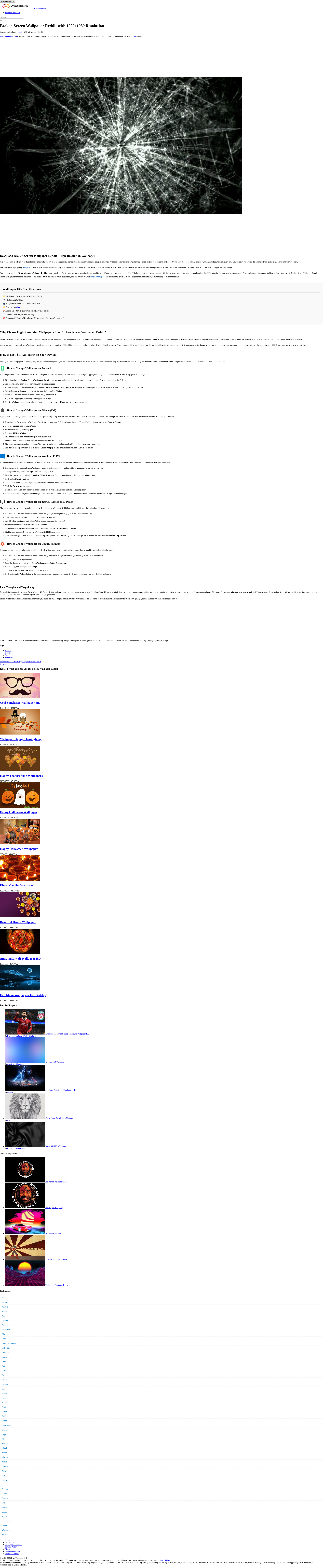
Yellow (5, 1535)
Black (4, 1334)
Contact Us (9, 1542)
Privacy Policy (11, 1547)
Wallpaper (9, 657)
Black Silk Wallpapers (16, 1148)
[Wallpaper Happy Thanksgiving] (20, 734)
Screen (7, 655)
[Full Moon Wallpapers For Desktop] (20, 990)
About (7, 1540)
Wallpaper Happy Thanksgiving (21, 739)
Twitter (3, 662)
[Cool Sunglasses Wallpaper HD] (20, 697)
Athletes (5, 1320)
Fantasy (5, 1384)
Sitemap (8, 1549)
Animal (5, 1307)
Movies (5, 1457)
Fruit (4, 1407)
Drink (4, 1380)
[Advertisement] (75, 57)
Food (4, 1398)
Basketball (6, 1330)
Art (8, 1120)
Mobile (5, 1448)
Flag (3, 1389)
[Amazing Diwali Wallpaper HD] (20, 953)
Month (4, 1453)
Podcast (5, 1489)
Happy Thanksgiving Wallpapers (21, 775)
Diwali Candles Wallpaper (17, 885)
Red (3, 1503)
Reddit (7, 653)
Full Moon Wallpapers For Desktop (23, 995)
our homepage (97, 277)
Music (4, 1462)
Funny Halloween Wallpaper (18, 812)
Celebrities (6, 1348)
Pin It (38, 662)
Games (10, 1092)
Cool (20, 32)
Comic (4, 1357)
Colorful (5, 1352)
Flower (5, 1393)
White (4, 1525)
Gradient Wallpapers (15, 1064)
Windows (5, 1530)
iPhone (4, 1430)
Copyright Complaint (13, 1544)
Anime (4, 1311)
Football (5, 1402)
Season (5, 1507)
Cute (4, 1366)
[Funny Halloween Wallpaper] (20, 807)
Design (5, 1375)
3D (3, 1298)
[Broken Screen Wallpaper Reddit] (161, 145)
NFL (4, 1471)
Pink (4, 1484)
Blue (4, 1339)
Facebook (10, 662)
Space (4, 1512)
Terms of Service (12, 1554)
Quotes (5, 1498)
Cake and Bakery (9, 1343)
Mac (3, 1439)
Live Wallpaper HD (39, 8)
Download (4, 664)
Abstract (5, 1302)
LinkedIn (32, 662)
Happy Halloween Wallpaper (19, 848)
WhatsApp (18, 662)
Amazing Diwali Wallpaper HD (20, 958)
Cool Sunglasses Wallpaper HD (20, 702)
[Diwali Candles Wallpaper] (20, 880)
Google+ (25, 662)
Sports (4, 1516)
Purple (4, 1494)
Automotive (6, 1325)
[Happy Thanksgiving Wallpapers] (20, 770)
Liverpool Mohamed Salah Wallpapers (22, 1036)
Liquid (4, 1434)
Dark (4, 1371)
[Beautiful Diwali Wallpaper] (20, 917)
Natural (5, 1466)
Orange (5, 1480)
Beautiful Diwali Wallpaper (18, 922)
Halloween (6, 1425)
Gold (4, 1416)
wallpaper (27, 267)
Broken (8, 650)
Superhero (6, 1521)
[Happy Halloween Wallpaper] (20, 843)
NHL (4, 1475)
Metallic (5, 1443)
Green (4, 1421)
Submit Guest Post (12, 13)
